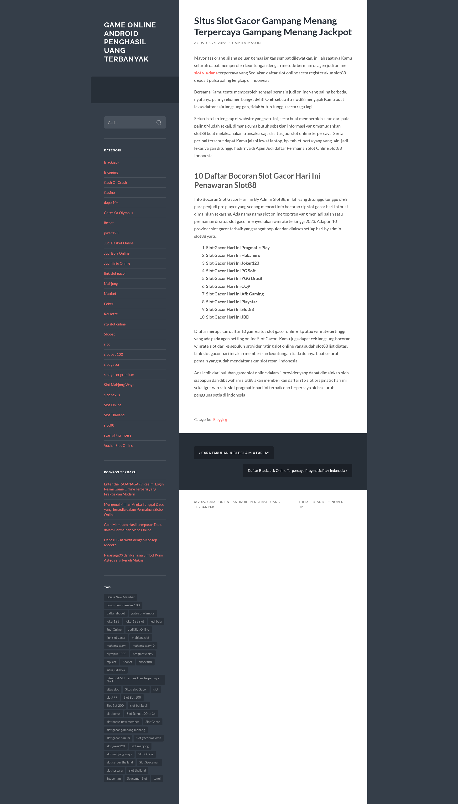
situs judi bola (116, 670)
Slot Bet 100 (132, 697)
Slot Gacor (153, 722)
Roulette (111, 314)
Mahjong (111, 283)
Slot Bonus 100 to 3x (141, 714)
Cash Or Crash (115, 182)
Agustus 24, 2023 (210, 43)
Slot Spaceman (149, 762)
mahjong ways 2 (144, 646)
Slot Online (112, 405)
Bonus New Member (121, 597)
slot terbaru (115, 770)
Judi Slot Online (138, 629)
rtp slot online (115, 324)
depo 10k (111, 202)
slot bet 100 (113, 354)
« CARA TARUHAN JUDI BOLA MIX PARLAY (234, 453)
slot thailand (137, 770)
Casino (109, 192)
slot (107, 344)
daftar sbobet (116, 613)
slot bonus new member (123, 722)
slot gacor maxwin (148, 738)
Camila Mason (246, 43)
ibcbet (109, 223)
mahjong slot (140, 637)
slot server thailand (120, 762)
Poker (108, 304)
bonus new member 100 (123, 605)
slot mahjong (140, 746)
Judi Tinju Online (117, 263)
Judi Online (114, 629)
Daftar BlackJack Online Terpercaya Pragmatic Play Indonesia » (298, 470)
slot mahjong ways (119, 754)
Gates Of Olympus (118, 213)
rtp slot (111, 662)
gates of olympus (143, 613)
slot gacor (112, 364)
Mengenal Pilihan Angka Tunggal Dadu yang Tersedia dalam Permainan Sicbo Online (134, 509)
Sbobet (109, 334)
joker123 (111, 233)
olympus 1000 (116, 654)
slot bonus (113, 714)
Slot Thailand (114, 415)
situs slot (113, 689)
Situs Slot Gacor (136, 689)
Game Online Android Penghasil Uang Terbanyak (130, 42)
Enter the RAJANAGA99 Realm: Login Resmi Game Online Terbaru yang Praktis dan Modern (134, 489)
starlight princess (117, 435)
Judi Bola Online (117, 253)
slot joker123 (116, 746)
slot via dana (206, 72)
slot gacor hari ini (118, 738)
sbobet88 (145, 662)
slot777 (112, 697)
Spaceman (114, 778)
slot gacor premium (119, 374)
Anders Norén (330, 502)
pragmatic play (143, 654)
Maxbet (110, 293)
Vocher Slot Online (118, 445)
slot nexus (112, 395)
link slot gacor (115, 273)
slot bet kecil (138, 705)
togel (157, 778)
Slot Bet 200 (115, 705)
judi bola (156, 621)
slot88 (109, 425)
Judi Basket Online (119, 243)
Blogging (111, 172)
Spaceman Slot (137, 778)
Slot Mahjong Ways (119, 384)
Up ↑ (302, 507)
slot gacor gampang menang (126, 730)
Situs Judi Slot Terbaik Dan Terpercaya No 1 (133, 679)
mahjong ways (116, 646)
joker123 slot (135, 621)
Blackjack (111, 162)
